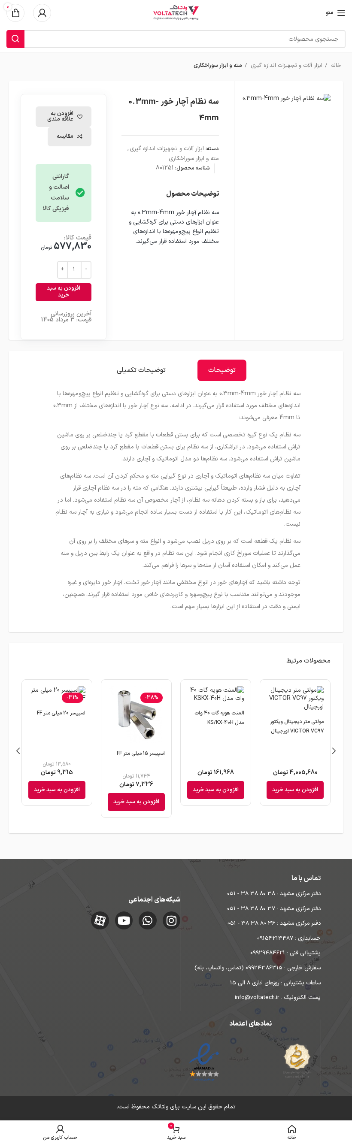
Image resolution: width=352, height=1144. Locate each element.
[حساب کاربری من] (42, 12)
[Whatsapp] (148, 920)
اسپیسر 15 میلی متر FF (141, 753)
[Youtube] (124, 920)
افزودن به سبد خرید (63, 292)
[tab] (221, 370)
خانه (335, 65)
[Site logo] (176, 12)
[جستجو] (15, 39)
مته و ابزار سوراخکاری (218, 65)
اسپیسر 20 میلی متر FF (61, 713)
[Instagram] (172, 920)
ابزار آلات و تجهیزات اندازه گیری (285, 65)
